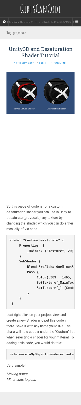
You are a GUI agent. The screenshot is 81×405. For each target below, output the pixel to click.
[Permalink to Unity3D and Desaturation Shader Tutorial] (40, 93)
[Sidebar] (4, 22)
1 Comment (59, 63)
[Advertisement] (40, 161)
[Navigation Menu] (76, 22)
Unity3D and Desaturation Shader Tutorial (41, 52)
